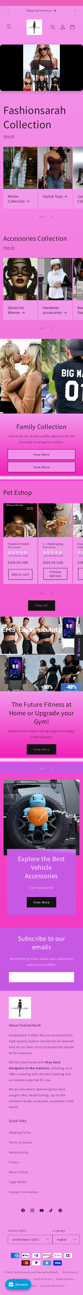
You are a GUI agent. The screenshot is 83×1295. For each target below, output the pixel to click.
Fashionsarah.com (24, 1272)
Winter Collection (16, 199)
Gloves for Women (16, 310)
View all (8, 136)
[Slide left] (32, 217)
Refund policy (19, 1152)
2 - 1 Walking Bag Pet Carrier (53, 545)
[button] (9, 26)
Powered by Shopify (47, 1272)
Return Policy (18, 1172)
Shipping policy (65, 1279)
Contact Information (23, 1192)
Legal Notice (18, 1182)
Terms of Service (20, 1142)
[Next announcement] (75, 11)
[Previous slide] (32, 768)
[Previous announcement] (8, 11)
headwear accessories (52, 310)
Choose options (55, 574)
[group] (20, 555)
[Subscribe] (69, 977)
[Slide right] (51, 217)
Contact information (53, 1285)
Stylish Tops (53, 196)
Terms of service (42, 1279)
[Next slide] (51, 768)
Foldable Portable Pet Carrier (19, 545)
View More (41, 454)
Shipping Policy (20, 1132)
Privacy (14, 1162)
